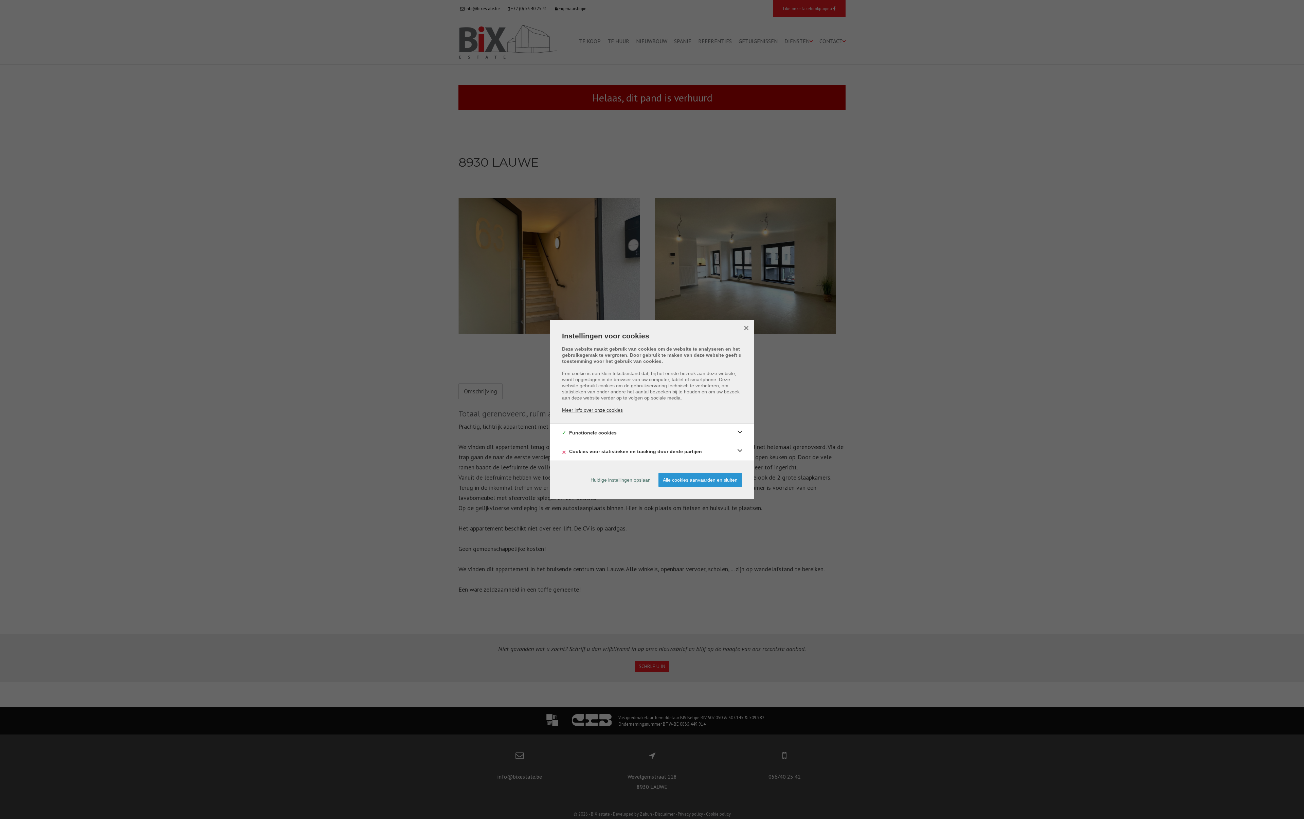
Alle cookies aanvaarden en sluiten (700, 480)
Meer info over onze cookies (592, 410)
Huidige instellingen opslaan (621, 480)
